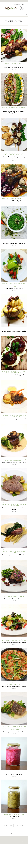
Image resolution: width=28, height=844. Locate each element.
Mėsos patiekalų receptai (17, 63)
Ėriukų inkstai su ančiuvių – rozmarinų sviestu (14, 157)
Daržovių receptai (6, 107)
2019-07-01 (14, 245)
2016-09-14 (14, 556)
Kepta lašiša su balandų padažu (14, 288)
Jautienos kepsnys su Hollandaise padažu (14, 331)
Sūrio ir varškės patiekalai (16, 460)
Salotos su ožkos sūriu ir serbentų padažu (14, 642)
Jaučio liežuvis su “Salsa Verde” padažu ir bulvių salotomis (14, 112)
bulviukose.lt (8, 839)
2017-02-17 (14, 464)
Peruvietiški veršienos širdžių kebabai (14, 67)
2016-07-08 (14, 644)
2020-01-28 (14, 69)
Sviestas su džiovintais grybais (14, 201)
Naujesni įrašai (7, 825)
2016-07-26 (14, 600)
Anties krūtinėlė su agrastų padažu (14, 599)
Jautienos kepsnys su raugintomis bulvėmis (14, 419)
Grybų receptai (13, 198)
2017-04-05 (14, 376)
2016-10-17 (14, 511)
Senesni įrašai (21, 825)
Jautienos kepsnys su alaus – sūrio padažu (14, 463)
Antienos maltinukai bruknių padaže (14, 375)
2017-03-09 (14, 420)
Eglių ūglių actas (14, 816)
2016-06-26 (14, 688)
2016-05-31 (14, 776)
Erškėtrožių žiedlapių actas (14, 774)
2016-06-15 (14, 733)
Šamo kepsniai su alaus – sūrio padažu (14, 732)
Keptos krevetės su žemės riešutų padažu (14, 686)
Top (23, 841)
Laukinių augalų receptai (18, 771)
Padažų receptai (19, 65)
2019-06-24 (14, 290)
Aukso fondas (7, 63)
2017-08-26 (14, 333)
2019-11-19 (14, 202)
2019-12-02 (14, 160)
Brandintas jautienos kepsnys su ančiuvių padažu (14, 508)
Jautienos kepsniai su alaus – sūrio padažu (14, 555)
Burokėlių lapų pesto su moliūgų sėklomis (14, 243)
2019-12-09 (14, 114)
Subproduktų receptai (10, 65)
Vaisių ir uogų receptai (16, 372)
